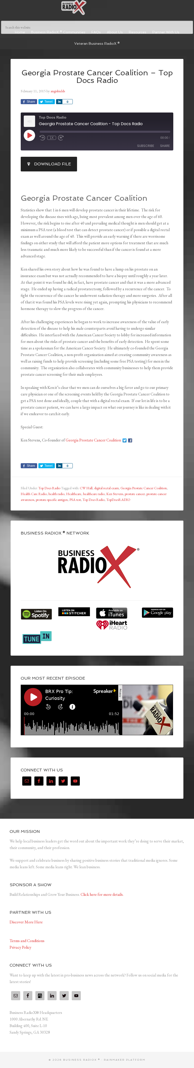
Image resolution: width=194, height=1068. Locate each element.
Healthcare (73, 494)
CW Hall (86, 488)
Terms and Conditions (27, 940)
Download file (52, 164)
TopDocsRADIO (118, 499)
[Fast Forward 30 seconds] (61, 138)
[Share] (59, 101)
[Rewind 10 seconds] (42, 138)
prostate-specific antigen (52, 499)
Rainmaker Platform (125, 1059)
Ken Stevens (114, 494)
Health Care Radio (34, 494)
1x (52, 138)
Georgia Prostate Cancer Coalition (93, 440)
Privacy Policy (20, 947)
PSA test (75, 499)
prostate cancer (135, 494)
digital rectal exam (106, 488)
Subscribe (145, 146)
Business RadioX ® (97, 7)
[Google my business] (39, 995)
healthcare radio (94, 494)
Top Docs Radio (49, 488)
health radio (56, 494)
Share (165, 146)
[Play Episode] (29, 135)
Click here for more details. (102, 894)
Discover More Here (26, 922)
